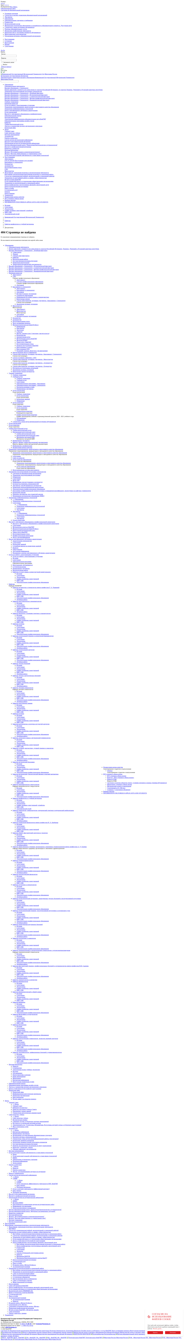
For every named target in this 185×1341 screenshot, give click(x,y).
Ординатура (9, 164)
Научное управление (15, 1220)
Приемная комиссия (11, 103)
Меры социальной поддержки (22, 1282)
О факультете (17, 252)
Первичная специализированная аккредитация (28, 487)
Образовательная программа (22, 561)
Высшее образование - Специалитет (16, 88)
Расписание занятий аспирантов (23, 1140)
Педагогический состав (12, 24)
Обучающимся (21, 418)
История (7, 205)
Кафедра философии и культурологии (25, 1014)
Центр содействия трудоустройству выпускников (25, 1088)
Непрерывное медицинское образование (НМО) (28, 496)
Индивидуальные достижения (26, 294)
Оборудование (17, 549)
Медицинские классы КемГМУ (26, 338)
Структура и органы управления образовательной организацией (26, 15)
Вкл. (11, 7)
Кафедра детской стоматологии (23, 688)
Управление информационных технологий (19, 109)
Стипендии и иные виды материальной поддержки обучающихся (34, 421)
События (19, 332)
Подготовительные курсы (13, 167)
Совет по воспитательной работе (23, 1273)
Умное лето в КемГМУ (20, 532)
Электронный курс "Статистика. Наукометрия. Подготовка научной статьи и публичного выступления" (47, 1125)
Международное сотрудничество (15, 34)
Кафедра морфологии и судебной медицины (19, 224)
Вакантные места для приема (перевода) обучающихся (22, 32)
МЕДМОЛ (12, 1228)
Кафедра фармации (19, 1002)
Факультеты (20, 328)
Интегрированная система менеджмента (26, 470)
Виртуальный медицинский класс (24, 530)
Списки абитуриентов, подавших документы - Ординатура (32, 366)
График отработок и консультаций (27, 579)
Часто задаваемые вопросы (21, 323)
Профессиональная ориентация (23, 535)
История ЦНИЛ (18, 1203)
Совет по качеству (19, 458)
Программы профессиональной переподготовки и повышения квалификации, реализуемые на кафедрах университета (52, 491)
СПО (6, 169)
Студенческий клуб (11, 190)
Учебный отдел (18, 376)
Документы (8, 17)
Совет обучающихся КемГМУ (18, 1285)
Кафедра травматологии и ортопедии (25, 980)
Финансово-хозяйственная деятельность (18, 31)
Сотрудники (9, 207)
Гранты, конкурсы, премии (17, 1313)
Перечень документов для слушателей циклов (28, 494)
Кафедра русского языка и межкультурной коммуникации (32, 572)
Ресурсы (15, 1071)
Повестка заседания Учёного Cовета (25, 1109)
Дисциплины (9, 209)
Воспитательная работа (20, 259)
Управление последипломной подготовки (26, 475)
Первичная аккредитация (21, 262)
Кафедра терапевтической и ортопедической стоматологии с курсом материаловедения (41, 950)
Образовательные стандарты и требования (19, 20)
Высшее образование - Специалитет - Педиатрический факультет (26, 95)
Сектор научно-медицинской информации (19, 140)
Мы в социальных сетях (20, 1126)
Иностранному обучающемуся (23, 565)
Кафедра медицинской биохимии (24, 762)
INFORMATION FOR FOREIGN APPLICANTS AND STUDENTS (26, 202)
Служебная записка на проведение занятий (27, 546)
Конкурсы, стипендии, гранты (23, 1147)
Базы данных (20, 1185)
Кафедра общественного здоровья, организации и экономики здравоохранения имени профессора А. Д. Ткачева (50, 847)
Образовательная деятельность (15, 86)
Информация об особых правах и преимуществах (32, 297)
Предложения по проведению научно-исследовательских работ (33, 1204)
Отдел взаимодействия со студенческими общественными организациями (29, 181)
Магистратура (9, 171)
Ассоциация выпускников (21, 1266)
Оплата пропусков (19, 520)
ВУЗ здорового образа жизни (14, 198)
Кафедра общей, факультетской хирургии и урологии (30, 833)
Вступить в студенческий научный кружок (27, 1123)
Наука (7, 129)
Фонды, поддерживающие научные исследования (29, 1171)
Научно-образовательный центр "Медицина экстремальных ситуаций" (32, 1211)
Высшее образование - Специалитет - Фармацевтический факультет (27, 100)
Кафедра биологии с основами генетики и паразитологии (32, 613)
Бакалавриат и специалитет (14, 162)
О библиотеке (17, 1068)
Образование (9, 18)
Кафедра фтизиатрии (19, 1025)
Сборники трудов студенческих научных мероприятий (31, 1121)
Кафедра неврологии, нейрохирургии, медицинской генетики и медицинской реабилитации (43, 810)
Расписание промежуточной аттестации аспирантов (30, 1142)
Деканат (15, 254)
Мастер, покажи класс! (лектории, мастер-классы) (32, 333)
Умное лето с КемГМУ (23, 342)
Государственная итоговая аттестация (25, 261)
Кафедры (8, 122)
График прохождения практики (26, 415)
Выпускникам (9, 42)
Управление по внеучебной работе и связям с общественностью (26, 178)
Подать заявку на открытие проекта (24, 1099)
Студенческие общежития (21, 1277)
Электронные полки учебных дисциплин (26, 1069)
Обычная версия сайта (8, 8)
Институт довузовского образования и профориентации (23, 114)
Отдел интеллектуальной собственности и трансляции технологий (27, 155)
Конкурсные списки (23, 299)
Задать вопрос (17, 1163)
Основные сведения (11, 13)
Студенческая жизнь (19, 567)
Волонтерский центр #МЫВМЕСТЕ (21, 1291)
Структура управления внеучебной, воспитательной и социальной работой (29, 176)
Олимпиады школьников (24, 295)
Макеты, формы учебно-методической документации (30, 442)
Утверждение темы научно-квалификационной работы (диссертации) (36, 1139)
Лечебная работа (21, 599)
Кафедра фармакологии (20, 981)
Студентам (8, 41)
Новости (15, 1066)
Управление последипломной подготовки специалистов (23, 91)
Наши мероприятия (19, 1076)
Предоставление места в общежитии (25, 352)
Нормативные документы (24, 389)
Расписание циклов (19, 492)
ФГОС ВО (16, 480)
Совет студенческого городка (22, 1280)
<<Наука (15, 1166)
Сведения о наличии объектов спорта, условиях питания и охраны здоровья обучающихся (137, 783)
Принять (155, 1332)
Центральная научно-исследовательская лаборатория (22, 143)
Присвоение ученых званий (22, 1111)
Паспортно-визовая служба (25, 387)
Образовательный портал (13, 115)
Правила (15, 548)
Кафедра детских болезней (21, 663)
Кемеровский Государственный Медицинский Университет (24, 217)
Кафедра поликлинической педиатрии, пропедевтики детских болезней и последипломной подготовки (47, 898)
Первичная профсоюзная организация (21, 1308)
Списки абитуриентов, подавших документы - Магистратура (33, 359)
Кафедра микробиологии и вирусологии (26, 784)
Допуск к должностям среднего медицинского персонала (23, 126)
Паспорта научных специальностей (24, 1137)
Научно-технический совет (18, 1222)
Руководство (9, 22)
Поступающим (9, 39)
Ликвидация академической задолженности (27, 264)
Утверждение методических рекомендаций (27, 1113)
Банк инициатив (18, 1097)
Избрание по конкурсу (20, 1107)
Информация (20, 326)
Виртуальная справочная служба (23, 1082)
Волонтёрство (21, 335)
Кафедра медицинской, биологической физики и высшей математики (35, 774)
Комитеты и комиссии (12, 148)
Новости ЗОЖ (111, 779)
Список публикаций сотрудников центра (30, 1253)
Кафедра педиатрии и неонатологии (25, 885)
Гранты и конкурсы (11, 138)
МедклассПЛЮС (22, 340)
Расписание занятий (23, 399)
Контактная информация (21, 1080)
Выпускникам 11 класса (24, 347)
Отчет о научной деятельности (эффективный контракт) (31, 1189)
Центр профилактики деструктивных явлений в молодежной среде (27, 185)
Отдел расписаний (11, 112)
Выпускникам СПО (23, 349)
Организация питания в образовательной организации (23, 36)
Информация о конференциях (22, 446)
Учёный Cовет (9, 131)
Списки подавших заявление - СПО (24, 357)
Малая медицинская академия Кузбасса (25, 325)
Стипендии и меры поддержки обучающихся (19, 27)
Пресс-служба (9, 188)
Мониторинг (17, 1078)
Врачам (7, 44)
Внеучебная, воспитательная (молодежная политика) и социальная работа (29, 174)
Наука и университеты (16, 1173)
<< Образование (18, 499)
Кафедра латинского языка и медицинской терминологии (32, 738)
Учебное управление (11, 102)
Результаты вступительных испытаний (25, 368)
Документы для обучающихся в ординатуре (27, 485)
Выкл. (15, 7)
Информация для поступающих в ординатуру (28, 482)
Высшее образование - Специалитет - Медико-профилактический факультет (30, 98)
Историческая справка (20, 1120)
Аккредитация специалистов (22, 541)
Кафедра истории (18, 713)
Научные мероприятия (12, 134)
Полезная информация (20, 1161)
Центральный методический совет (24, 432)
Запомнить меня (8, 62)
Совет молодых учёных (12, 133)
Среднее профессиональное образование (29, 281)
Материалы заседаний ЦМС (25, 437)
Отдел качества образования (22, 459)
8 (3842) (25, 1324)
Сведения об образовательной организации (15, 10)
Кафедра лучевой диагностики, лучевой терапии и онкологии (33, 748)
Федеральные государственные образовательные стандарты (32, 1135)
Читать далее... (157, 1328)
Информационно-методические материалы (27, 1094)
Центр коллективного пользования (24, 1208)
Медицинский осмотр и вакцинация (119, 786)
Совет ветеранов (14, 1311)
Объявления (20, 401)
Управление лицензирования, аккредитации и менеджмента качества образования (32, 107)
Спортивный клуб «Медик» (18, 1304)
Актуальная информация (21, 551)
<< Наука (16, 1104)
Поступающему (10, 157)
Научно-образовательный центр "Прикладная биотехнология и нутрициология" (31, 145)
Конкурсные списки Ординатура (23, 371)
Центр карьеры (10, 193)
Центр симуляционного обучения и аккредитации (21, 110)
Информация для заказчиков (22, 1206)
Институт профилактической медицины (18, 147)
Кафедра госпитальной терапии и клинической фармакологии (33, 636)
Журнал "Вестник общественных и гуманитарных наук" (23, 153)
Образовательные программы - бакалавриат (30, 383)
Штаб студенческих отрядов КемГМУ (21, 1292)
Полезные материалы (23, 1187)
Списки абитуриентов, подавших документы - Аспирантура (32, 363)
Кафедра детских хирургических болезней (27, 675)
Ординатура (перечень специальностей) (26, 484)
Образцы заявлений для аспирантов (24, 1149)
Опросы (7, 191)
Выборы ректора (10, 200)
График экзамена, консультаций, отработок (19, 210)
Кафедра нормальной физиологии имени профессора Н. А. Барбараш (35, 822)
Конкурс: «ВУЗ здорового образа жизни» (120, 777)
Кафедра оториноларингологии (23, 860)
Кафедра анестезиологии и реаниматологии (27, 601)
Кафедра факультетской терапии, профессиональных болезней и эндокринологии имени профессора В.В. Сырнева (51, 966)
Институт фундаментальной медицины (18, 141)
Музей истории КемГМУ (13, 179)
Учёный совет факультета (21, 256)
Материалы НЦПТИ (23, 1256)
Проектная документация (21, 1095)
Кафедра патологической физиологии (25, 874)
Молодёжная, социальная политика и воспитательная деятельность (27, 172)
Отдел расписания (19, 390)
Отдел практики (18, 402)
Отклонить (173, 1332)
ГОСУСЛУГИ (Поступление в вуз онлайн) (19, 160)
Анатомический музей (12, 214)
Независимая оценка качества (14, 197)
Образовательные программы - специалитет (30, 385)
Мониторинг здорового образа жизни (119, 784)
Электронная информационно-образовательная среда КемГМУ (25, 119)
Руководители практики (24, 411)
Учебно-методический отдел (14, 124)
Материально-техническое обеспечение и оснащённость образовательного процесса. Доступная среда (38, 25)
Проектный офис (10, 128)
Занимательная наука (23, 337)
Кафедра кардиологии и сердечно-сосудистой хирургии (31, 724)
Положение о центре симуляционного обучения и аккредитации (34, 553)
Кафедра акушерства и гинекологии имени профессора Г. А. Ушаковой (36, 587)
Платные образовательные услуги (16, 29)
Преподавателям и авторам (21, 1075)
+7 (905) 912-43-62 (27, 1325)
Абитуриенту (9, 159)
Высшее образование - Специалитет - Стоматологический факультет (27, 96)
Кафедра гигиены (18, 624)
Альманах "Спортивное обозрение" (119, 790)
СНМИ (15, 1178)
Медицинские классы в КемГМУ (23, 527)
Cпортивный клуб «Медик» (116, 788)
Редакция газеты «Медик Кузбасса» (24, 1265)
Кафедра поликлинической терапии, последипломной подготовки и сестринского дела (41, 910)
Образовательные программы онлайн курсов (19, 121)
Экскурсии (20, 330)
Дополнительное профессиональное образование (29, 489)
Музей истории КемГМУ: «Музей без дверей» (24, 1310)
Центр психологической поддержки (16, 186)
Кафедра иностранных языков (22, 703)
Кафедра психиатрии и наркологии (24, 938)
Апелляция (20, 285)
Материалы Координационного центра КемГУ (31, 1258)
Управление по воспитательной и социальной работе (22, 183)
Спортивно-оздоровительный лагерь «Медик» (24, 1306)
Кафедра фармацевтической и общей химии (27, 992)
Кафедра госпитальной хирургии (23, 650)
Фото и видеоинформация (21, 537)
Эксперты (19, 1251)
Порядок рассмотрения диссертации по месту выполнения (32, 1145)
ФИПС (15, 1158)
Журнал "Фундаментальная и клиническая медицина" (22, 152)
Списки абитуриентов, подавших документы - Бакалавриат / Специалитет (41, 300)
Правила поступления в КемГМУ (27, 345)
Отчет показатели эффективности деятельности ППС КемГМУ (37, 1184)
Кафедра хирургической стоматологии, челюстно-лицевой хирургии (35, 1038)
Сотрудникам (9, 46)
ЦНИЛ (15, 1201)
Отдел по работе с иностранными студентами (20, 105)
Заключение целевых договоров (27, 304)
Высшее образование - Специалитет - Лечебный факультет (24, 93)
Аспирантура (9, 136)
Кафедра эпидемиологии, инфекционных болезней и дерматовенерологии (37, 1052)
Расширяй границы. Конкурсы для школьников (32, 351)
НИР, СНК (8, 212)
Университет (9, 195)
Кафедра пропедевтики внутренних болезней (28, 924)
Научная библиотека (11, 117)
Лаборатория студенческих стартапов (25, 1159)
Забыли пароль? (6, 66)
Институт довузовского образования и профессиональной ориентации (32, 522)
